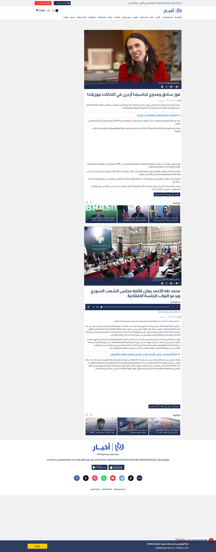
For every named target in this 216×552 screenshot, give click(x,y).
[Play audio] (88, 307)
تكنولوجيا (91, 17)
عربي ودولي (126, 17)
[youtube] (113, 478)
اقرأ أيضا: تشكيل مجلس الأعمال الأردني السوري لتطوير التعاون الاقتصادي (143, 354)
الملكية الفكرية (106, 489)
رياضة (110, 17)
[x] (86, 478)
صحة (151, 17)
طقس (135, 17)
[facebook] (77, 478)
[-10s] (172, 307)
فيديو (72, 17)
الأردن (157, 17)
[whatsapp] (104, 478)
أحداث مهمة (81, 17)
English (42, 10)
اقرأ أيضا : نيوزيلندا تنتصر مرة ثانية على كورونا (157, 115)
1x (93, 307)
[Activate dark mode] (55, 10)
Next (87, 202)
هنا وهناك (101, 17)
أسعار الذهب (167, 17)
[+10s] (177, 307)
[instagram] (95, 478)
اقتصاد (117, 17)
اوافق (37, 546)
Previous (91, 202)
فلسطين (144, 17)
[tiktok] (131, 478)
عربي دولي (161, 100)
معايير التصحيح (95, 489)
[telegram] (122, 478)
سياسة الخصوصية (161, 548)
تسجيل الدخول (61, 3)
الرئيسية (178, 17)
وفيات (65, 17)
